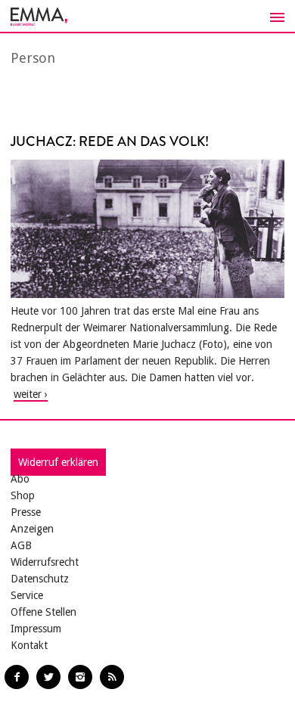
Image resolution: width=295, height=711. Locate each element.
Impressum (36, 629)
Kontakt (29, 645)
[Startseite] (147, 17)
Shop (23, 495)
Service (27, 595)
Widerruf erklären (58, 462)
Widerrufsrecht (45, 562)
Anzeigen (32, 529)
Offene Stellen (43, 612)
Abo (20, 479)
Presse (26, 512)
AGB (21, 545)
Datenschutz (40, 579)
